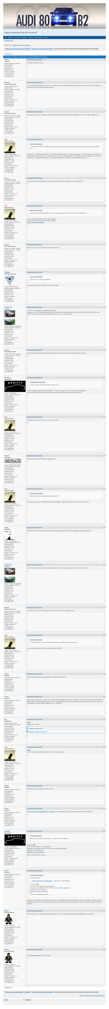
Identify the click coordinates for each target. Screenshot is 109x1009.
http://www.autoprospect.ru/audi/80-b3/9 (42, 880)
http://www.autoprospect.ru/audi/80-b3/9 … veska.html (41, 811)
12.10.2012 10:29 (37, 747)
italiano (6, 911)
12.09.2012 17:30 (37, 139)
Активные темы (8, 40)
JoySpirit (7, 272)
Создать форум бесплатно (97, 995)
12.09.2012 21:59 (37, 307)
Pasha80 (7, 377)
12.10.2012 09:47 (37, 719)
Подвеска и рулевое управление (42, 49)
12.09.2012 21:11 (37, 244)
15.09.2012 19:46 (37, 673)
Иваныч (6, 456)
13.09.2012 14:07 (37, 455)
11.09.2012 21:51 (37, 82)
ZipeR (6, 527)
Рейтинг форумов (84, 995)
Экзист (29, 724)
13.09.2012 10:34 (37, 417)
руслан (6, 112)
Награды (24, 37)
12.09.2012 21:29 (37, 272)
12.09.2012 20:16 (37, 205)
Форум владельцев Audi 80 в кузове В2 (18, 49)
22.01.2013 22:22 (37, 910)
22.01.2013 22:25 (37, 949)
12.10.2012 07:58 (37, 696)
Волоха (6, 82)
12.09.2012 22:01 (37, 350)
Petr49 (6, 60)
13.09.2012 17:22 (37, 488)
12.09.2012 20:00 (37, 178)
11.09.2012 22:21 (37, 111)
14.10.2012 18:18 (37, 870)
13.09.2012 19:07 (37, 527)
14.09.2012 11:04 (37, 564)
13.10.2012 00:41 (37, 808)
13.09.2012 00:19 (37, 377)
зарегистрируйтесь (25, 45)
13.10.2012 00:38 (37, 785)
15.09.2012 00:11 (37, 607)
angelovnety (8, 307)
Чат (5, 37)
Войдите (15, 45)
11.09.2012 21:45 (37, 59)
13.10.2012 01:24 (37, 831)
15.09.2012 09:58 (37, 635)
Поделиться (30, 59)
